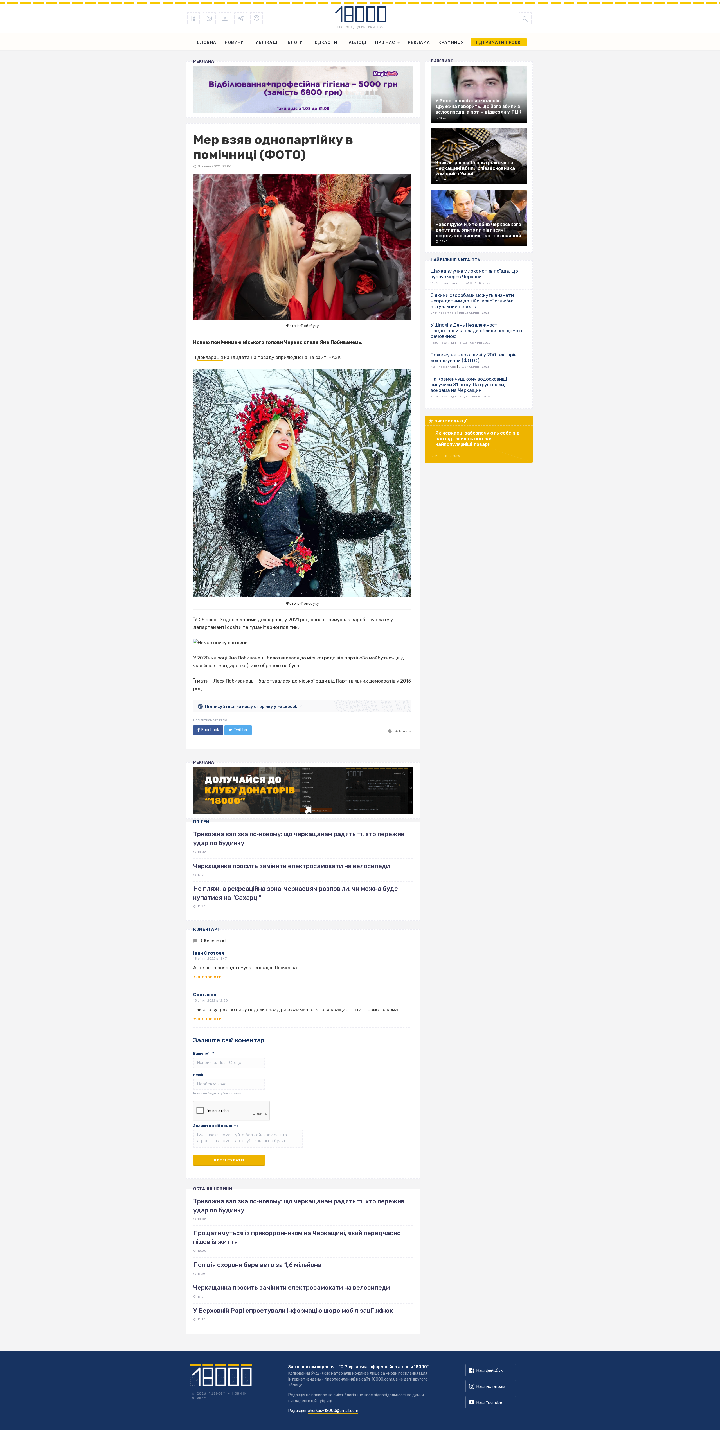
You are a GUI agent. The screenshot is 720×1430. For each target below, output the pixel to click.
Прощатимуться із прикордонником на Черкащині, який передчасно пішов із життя (297, 1237)
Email (198, 1075)
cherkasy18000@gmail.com (333, 1410)
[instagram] (209, 18)
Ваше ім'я (203, 1053)
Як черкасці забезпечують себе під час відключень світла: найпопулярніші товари (477, 438)
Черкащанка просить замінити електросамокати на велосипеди (291, 866)
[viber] (256, 18)
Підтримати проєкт (499, 42)
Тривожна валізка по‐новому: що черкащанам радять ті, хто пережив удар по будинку (298, 1206)
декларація (210, 357)
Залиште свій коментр (216, 1126)
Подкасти (324, 42)
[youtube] (225, 18)
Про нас (385, 42)
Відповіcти (210, 977)
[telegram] (241, 18)
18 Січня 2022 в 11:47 (210, 959)
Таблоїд (356, 42)
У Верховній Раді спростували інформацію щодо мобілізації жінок (293, 1310)
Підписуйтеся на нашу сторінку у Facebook (251, 706)
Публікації (266, 42)
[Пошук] (525, 18)
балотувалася (283, 658)
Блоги (295, 42)
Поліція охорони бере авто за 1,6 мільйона (257, 1265)
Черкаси (404, 731)
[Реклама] (303, 89)
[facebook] (193, 18)
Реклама (419, 42)
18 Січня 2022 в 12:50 (210, 1000)
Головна (205, 42)
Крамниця (451, 42)
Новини (234, 42)
